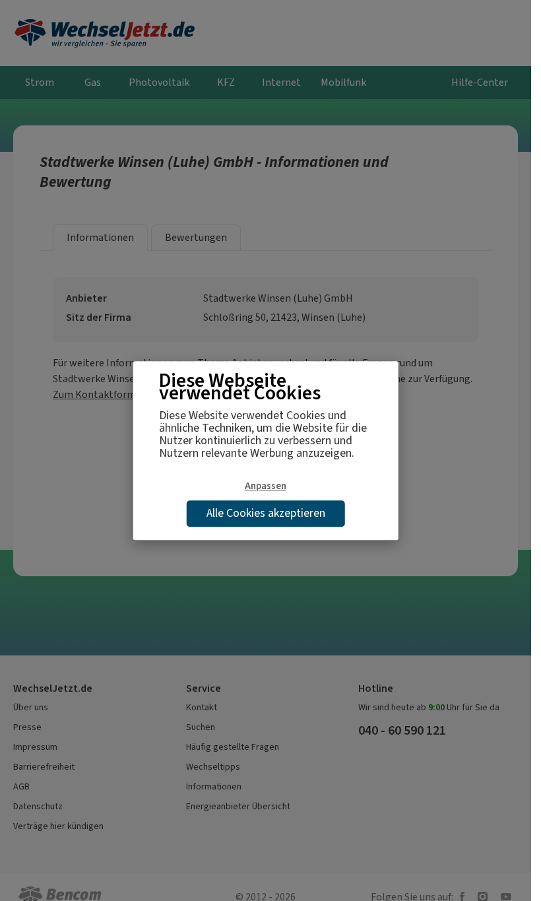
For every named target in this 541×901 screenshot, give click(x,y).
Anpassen (265, 485)
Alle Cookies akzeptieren (266, 513)
